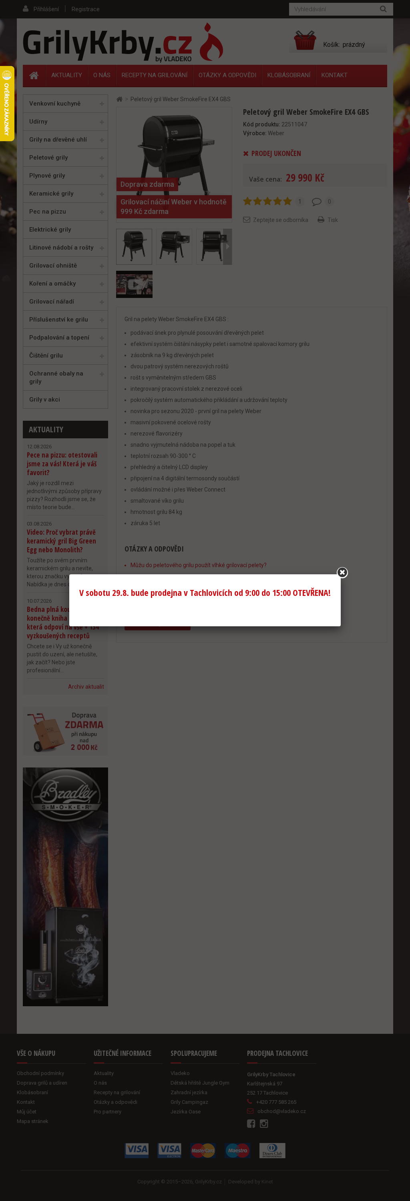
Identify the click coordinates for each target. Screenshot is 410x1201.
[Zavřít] (342, 572)
